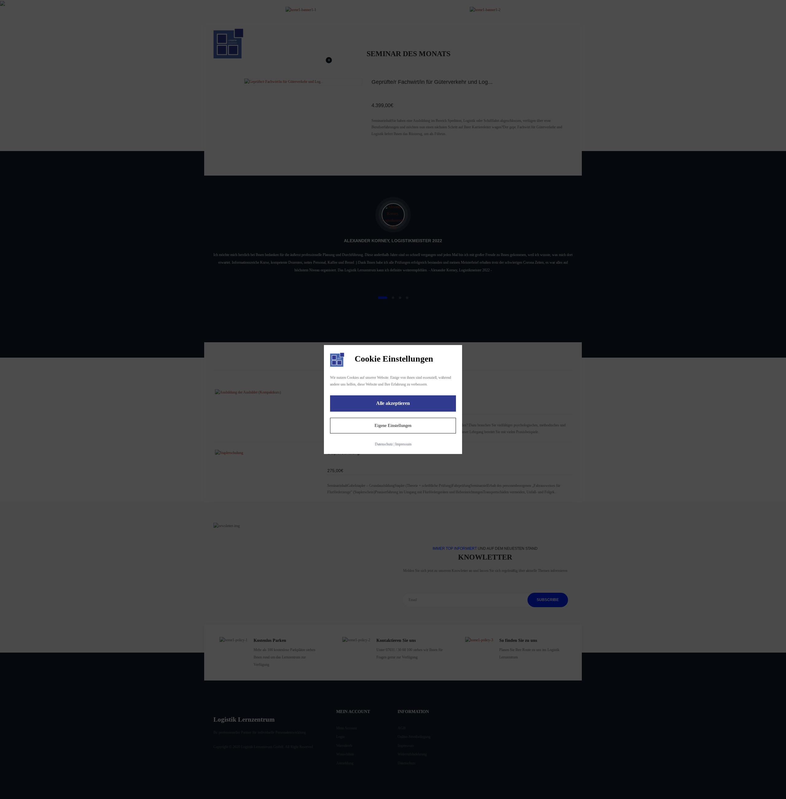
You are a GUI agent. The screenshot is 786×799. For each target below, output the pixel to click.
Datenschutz (384, 444)
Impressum (403, 444)
